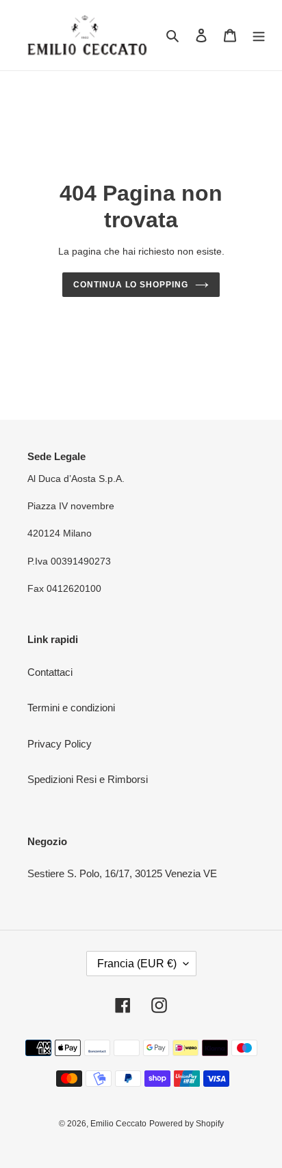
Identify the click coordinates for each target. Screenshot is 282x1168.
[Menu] (258, 35)
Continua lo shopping (130, 284)
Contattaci (50, 672)
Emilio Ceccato (118, 1123)
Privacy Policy (59, 744)
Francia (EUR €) (137, 963)
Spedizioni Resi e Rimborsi (87, 779)
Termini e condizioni (71, 707)
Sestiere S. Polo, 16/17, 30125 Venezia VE (122, 873)
